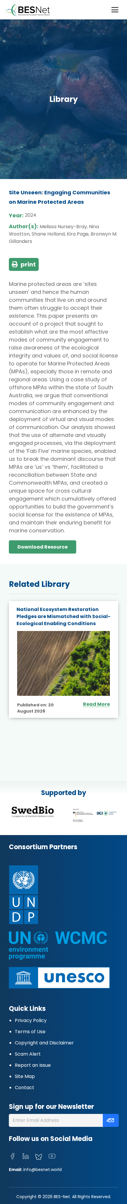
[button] (115, 9)
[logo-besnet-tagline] (27, 9)
